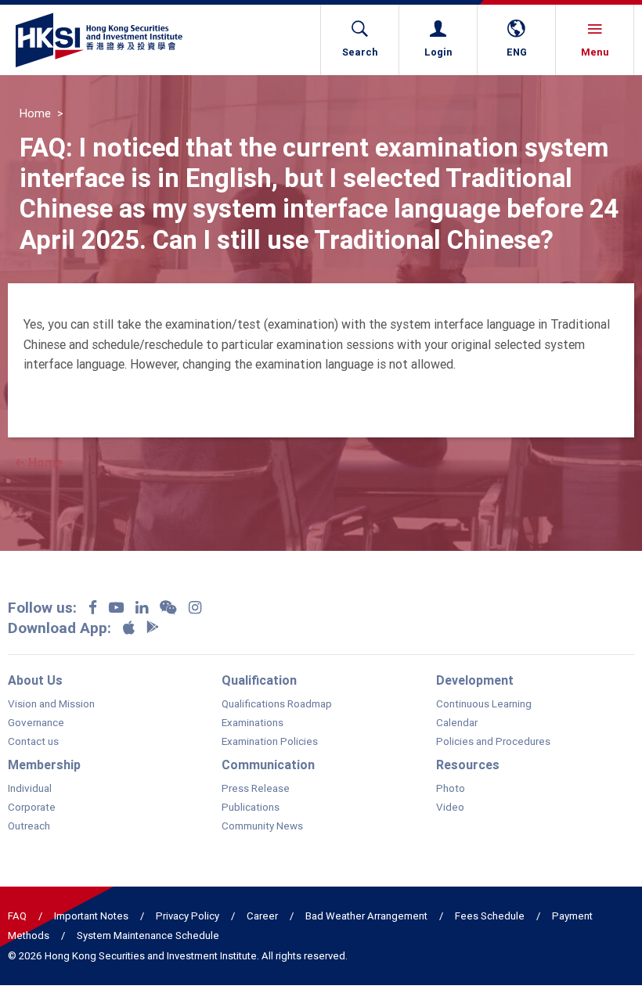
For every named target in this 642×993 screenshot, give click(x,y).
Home (35, 113)
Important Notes (91, 916)
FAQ (17, 916)
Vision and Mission (51, 704)
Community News (262, 826)
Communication (268, 764)
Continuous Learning (484, 704)
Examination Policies (270, 742)
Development (475, 680)
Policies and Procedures (493, 742)
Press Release (256, 789)
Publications (251, 807)
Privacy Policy (187, 916)
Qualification (259, 680)
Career (262, 916)
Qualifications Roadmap (277, 704)
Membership (44, 764)
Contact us (33, 742)
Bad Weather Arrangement (366, 916)
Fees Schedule (490, 916)
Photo (450, 789)
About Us (35, 680)
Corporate (32, 807)
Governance (36, 723)
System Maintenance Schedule (148, 935)
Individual (30, 789)
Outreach (29, 826)
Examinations (252, 723)
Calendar (457, 723)
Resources (468, 764)
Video (450, 807)
